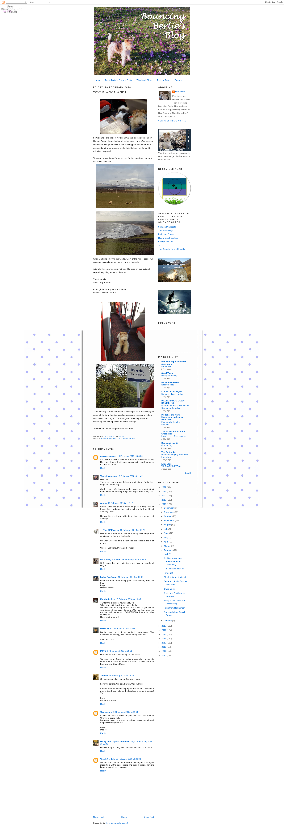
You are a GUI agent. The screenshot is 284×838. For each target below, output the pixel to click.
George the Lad (165, 241)
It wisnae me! (170, 589)
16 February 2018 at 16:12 (120, 503)
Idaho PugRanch (108, 577)
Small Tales (167, 373)
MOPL (103, 651)
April (166, 542)
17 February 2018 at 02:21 (122, 629)
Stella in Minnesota (167, 227)
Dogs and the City (170, 443)
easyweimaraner (108, 456)
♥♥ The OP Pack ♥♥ (109, 530)
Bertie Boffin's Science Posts (118, 80)
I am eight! (169, 573)
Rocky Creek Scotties (168, 238)
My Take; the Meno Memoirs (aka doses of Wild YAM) (172, 417)
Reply (103, 468)
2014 (164, 638)
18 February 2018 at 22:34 (128, 759)
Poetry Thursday (169, 375)
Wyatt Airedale (107, 759)
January (168, 620)
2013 (164, 643)
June (166, 533)
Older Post (149, 817)
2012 (164, 647)
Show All (188, 473)
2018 (164, 504)
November (169, 512)
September (169, 520)
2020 (164, 495)
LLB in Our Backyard (171, 391)
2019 (164, 500)
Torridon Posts (163, 80)
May (166, 537)
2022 (164, 487)
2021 (164, 491)
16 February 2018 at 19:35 (128, 599)
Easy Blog (166, 464)
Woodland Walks (144, 80)
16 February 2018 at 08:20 (130, 456)
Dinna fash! (166, 366)
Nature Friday (167, 385)
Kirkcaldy (123, 438)
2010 (164, 655)
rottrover (104, 629)
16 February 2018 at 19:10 (134, 559)
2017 (164, 626)
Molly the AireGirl (170, 382)
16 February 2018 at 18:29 (132, 530)
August (167, 525)
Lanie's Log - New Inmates (173, 436)
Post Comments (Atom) (117, 823)
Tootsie (104, 675)
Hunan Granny (108, 438)
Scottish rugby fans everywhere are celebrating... (172, 561)
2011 (164, 651)
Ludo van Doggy (166, 234)
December (169, 508)
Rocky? (167, 554)
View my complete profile (172, 121)
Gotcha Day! (167, 445)
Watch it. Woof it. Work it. (175, 577)
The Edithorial (168, 452)
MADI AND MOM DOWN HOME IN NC (172, 402)
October (168, 516)
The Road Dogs (165, 230)
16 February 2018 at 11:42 (130, 476)
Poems (178, 80)
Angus (103, 503)
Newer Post (98, 817)
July (166, 529)
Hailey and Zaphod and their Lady (117, 741)
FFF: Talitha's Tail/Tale (174, 569)
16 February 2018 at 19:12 (130, 577)
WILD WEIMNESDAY (171, 466)
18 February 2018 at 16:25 (125, 712)
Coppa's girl (106, 712)
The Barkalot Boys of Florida (171, 249)
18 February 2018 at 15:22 (121, 675)
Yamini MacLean (108, 476)
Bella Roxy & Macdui (110, 559)
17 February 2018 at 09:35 (119, 651)
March (167, 546)
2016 (164, 630)
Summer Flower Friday (172, 394)
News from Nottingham (174, 608)
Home (97, 80)
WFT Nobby (181, 92)
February (168, 550)
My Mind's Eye (107, 599)
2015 (164, 634)
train (132, 438)
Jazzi (160, 245)
